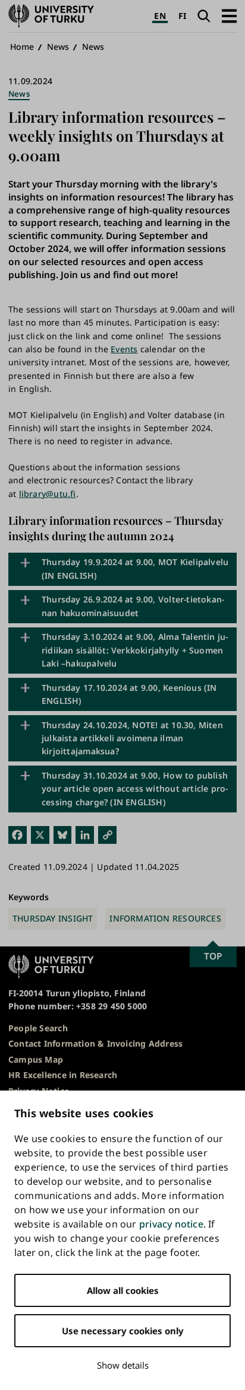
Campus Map (35, 1059)
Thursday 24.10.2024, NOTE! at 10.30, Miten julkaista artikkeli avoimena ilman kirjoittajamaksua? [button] (132, 738)
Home (22, 46)
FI (182, 15)
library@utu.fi (47, 493)
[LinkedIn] (85, 834)
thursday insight (52, 918)
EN (159, 15)
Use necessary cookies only (123, 1331)
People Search (38, 1028)
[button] (229, 15)
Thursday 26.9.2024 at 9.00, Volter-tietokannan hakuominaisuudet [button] (133, 606)
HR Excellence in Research (62, 1074)
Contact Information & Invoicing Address (95, 1043)
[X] (40, 834)
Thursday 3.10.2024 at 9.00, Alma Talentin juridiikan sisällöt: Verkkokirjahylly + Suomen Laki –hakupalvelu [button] (135, 650)
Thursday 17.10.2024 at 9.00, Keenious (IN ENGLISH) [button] (129, 694)
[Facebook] (17, 834)
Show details (123, 1365)
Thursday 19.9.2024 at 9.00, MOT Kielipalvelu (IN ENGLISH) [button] (135, 568)
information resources (165, 918)
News (58, 46)
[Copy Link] (107, 834)
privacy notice (171, 1223)
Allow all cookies (123, 1290)
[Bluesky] (63, 834)
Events (124, 349)
